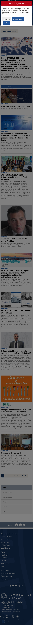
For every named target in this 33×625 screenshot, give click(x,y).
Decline (6, 23)
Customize (7, 19)
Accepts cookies (17, 19)
